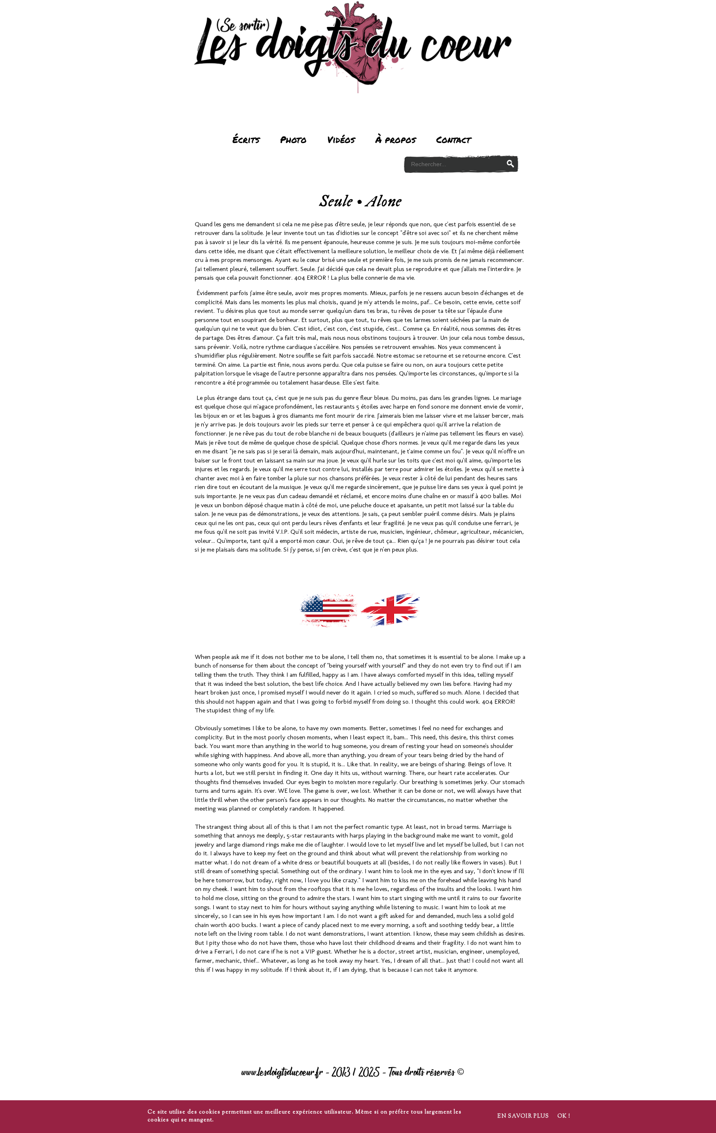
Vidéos (341, 139)
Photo (293, 139)
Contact (453, 139)
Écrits (245, 139)
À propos (395, 139)
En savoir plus (523, 1116)
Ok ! (563, 1116)
